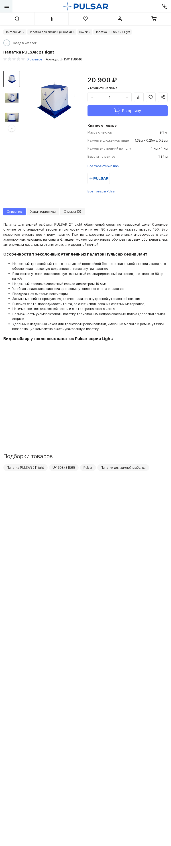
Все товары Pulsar (102, 191)
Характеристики (43, 211)
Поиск (83, 32)
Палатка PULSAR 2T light (25, 467)
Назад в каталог (24, 43)
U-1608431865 (64, 467)
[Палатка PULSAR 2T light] (53, 100)
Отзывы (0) (72, 211)
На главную (13, 32)
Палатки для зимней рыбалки (50, 32)
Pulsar (87, 467)
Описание (14, 211)
